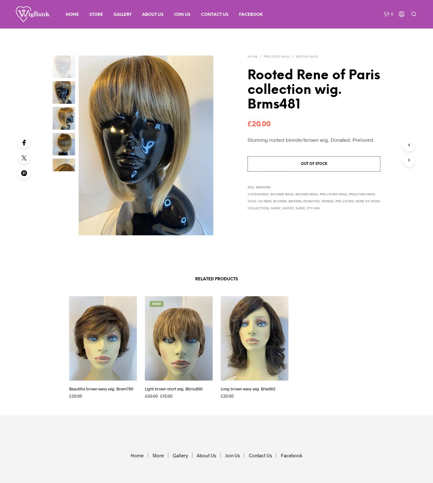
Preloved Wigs (277, 57)
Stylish (313, 208)
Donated (311, 201)
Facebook (251, 15)
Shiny (276, 208)
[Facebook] (24, 142)
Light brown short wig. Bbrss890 (174, 388)
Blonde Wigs (282, 194)
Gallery (122, 15)
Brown (294, 201)
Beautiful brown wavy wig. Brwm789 (101, 388)
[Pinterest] (24, 173)
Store (96, 15)
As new (264, 201)
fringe (327, 201)
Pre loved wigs (333, 194)
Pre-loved (344, 201)
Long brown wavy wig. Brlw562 (248, 388)
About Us (153, 15)
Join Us (182, 15)
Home (72, 15)
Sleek (300, 208)
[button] (388, 14)
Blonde (280, 201)
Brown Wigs (307, 57)
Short (288, 208)
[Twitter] (24, 158)
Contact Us (215, 15)
